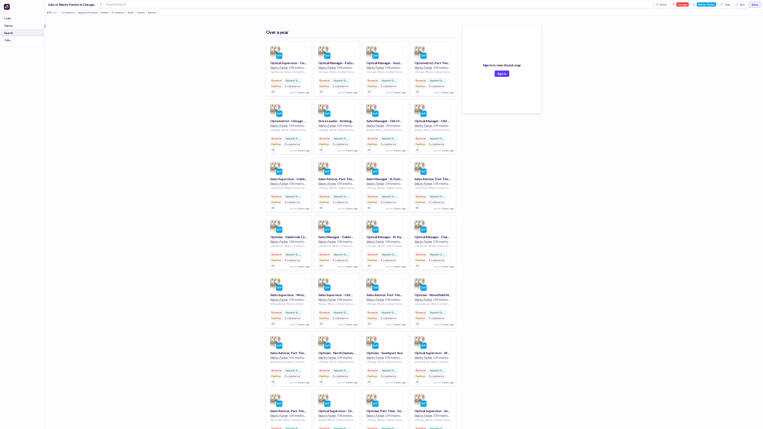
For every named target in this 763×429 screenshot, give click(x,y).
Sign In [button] (501, 73)
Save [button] (755, 4)
